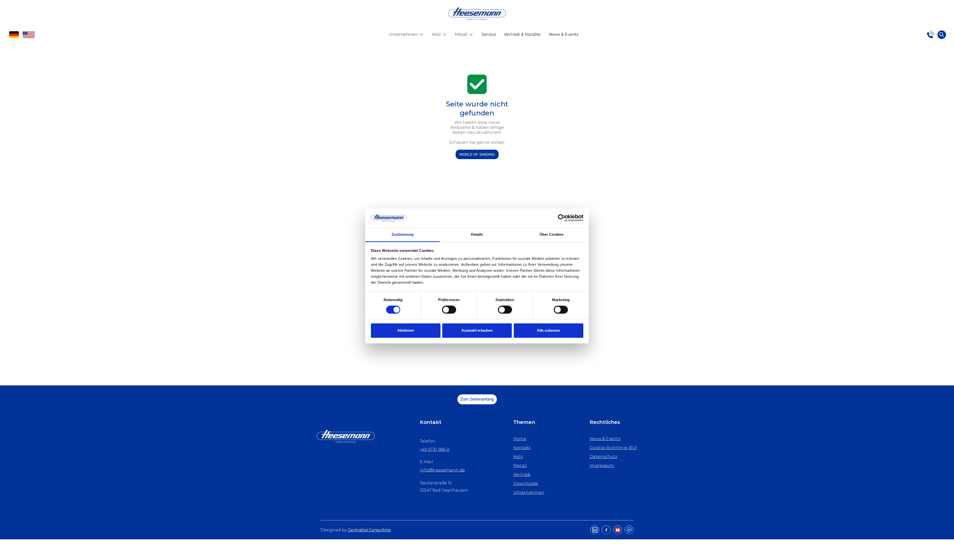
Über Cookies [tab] (551, 234)
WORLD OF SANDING (477, 154)
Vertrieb (522, 474)
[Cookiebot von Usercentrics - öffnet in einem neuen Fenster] (561, 218)
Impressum (602, 465)
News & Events (563, 34)
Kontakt (522, 447)
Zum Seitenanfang (477, 399)
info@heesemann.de (442, 470)
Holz (518, 456)
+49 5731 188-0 (434, 449)
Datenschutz (603, 456)
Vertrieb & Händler (522, 34)
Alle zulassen (548, 330)
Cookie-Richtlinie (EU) (613, 447)
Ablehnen (405, 330)
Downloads (525, 483)
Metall (520, 465)
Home (519, 438)
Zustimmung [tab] (403, 234)
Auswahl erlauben (477, 330)
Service (488, 34)
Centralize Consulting (369, 530)
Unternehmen (529, 492)
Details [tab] (477, 234)
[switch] (449, 310)
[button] (406, 34)
